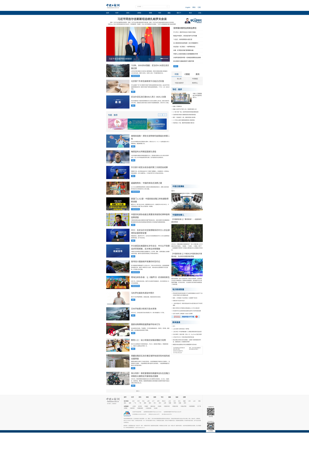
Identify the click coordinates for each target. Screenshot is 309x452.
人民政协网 (148, 408)
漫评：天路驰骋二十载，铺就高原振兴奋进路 (184, 117)
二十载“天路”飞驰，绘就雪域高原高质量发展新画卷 (185, 112)
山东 (194, 401)
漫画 (169, 13)
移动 (193, 7)
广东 (135, 403)
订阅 (199, 7)
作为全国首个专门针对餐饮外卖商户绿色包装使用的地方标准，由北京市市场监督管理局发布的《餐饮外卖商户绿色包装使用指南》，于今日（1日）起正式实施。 (150, 87)
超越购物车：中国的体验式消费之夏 (146, 183)
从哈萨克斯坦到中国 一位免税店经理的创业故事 (187, 57)
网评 (180, 89)
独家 (177, 397)
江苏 (174, 401)
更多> (175, 66)
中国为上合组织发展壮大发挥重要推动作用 (185, 54)
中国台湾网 (183, 406)
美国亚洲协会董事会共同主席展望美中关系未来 (185, 344)
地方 (190, 13)
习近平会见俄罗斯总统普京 (120, 59)
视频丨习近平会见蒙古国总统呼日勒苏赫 (138, 22)
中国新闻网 (140, 408)
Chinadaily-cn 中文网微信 (211, 426)
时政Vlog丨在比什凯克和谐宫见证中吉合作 (118, 24)
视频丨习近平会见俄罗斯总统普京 (118, 22)
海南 (145, 403)
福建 (184, 401)
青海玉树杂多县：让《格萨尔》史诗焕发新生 (150, 277)
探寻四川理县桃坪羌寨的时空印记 (145, 261)
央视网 (159, 406)
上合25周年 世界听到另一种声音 (181, 328)
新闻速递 (176, 322)
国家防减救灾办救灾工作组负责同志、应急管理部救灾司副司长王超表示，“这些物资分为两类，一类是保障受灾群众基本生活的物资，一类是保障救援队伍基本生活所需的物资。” (150, 363)
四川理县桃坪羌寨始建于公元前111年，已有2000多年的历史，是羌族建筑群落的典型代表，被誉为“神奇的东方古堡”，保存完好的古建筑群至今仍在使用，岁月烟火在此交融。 (150, 267)
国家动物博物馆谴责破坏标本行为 (145, 324)
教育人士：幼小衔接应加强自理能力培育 (148, 340)
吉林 (158, 401)
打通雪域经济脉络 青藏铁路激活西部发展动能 (184, 114)
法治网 (155, 408)
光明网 (125, 408)
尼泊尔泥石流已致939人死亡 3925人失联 (148, 97)
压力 (173, 191)
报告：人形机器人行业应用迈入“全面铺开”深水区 (185, 298)
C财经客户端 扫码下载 (210, 411)
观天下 (179, 13)
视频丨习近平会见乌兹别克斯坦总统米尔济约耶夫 (161, 22)
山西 (148, 401)
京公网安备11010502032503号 (139, 414)
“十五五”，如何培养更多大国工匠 (182, 39)
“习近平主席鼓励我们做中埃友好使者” (166, 24)
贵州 (160, 403)
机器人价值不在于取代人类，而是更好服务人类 (185, 109)
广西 (140, 403)
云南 (165, 403)
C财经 (139, 13)
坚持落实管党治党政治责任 (185, 28)
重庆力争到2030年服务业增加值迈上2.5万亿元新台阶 (186, 308)
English (187, 7)
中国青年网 (167, 406)
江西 (189, 401)
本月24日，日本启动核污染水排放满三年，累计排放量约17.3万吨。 (148, 312)
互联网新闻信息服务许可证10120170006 (152, 411)
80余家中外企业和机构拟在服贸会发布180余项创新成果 (187, 310)
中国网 (146, 406)
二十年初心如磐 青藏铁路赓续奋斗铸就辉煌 (184, 120)
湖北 (125, 403)
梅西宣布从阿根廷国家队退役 (143, 152)
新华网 (140, 406)
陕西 (175, 403)
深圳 (185, 403)
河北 (143, 401)
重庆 (150, 403)
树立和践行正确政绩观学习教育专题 (183, 61)
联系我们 (114, 403)
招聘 (184, 397)
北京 (133, 401)
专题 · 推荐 (113, 115)
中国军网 (132, 408)
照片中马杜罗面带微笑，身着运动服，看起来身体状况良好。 (146, 297)
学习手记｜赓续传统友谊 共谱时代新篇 (184, 32)
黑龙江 (164, 401)
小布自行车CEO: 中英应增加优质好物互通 (183, 337)
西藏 (170, 403)
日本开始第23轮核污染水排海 (143, 309)
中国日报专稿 (135, 76)
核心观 (179, 79)
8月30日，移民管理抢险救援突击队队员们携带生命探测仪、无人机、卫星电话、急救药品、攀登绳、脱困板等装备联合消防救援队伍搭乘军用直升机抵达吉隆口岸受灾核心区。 (150, 380)
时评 (116, 13)
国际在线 (153, 406)
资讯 (127, 13)
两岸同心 (195, 83)
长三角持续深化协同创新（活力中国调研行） (186, 43)
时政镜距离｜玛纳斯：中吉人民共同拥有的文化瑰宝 (143, 24)
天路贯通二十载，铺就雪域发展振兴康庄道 (183, 122)
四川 (155, 403)
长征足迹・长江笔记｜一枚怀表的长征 (184, 46)
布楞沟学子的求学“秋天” (179, 300)
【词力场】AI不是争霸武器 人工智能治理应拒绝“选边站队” (187, 331)
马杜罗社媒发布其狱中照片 (142, 293)
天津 (138, 401)
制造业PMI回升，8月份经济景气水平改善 (185, 35)
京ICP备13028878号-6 (167, 414)
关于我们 (109, 403)
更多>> (138, 391)
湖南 (130, 403)
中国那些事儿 (178, 215)
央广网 (199, 406)
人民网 (134, 406)
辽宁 (153, 401)
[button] (161, 58)
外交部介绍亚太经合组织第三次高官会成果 (149, 167)
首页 (107, 13)
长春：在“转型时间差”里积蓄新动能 (183, 50)
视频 (150, 13)
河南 (199, 401)
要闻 (133, 91)
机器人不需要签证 (177, 106)
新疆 (180, 403)
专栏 (159, 13)
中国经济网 (175, 406)
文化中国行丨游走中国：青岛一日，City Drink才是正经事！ (188, 334)
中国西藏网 (192, 406)
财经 (147, 397)
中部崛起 (195, 79)
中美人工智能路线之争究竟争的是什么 (197, 95)
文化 (199, 13)
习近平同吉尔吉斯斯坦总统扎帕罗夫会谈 (142, 19)
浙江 (179, 401)
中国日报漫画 (178, 186)
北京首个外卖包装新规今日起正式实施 (147, 81)
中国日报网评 (179, 83)
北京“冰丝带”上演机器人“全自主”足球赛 (182, 313)
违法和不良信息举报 (136, 411)
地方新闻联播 (178, 289)
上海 (169, 401)
